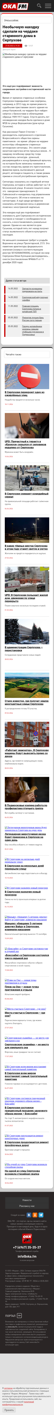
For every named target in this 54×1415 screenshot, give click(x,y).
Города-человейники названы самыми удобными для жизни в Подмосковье (33, 330)
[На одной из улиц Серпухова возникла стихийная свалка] (27, 1167)
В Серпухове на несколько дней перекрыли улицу (24, 867)
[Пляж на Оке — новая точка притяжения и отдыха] (27, 983)
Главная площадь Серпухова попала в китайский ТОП (31, 309)
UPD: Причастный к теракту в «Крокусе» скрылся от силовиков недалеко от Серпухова (25, 444)
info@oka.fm (27, 1256)
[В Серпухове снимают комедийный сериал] (27, 490)
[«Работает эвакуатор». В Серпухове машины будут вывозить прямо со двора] (27, 746)
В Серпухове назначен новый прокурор (23, 893)
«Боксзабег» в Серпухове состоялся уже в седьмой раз (27, 957)
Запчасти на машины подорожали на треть (32, 289)
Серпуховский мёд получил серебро (35, 298)
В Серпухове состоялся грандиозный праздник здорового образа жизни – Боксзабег (26, 1110)
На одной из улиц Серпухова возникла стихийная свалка (22, 1172)
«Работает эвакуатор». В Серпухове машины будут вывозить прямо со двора (27, 753)
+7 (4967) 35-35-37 (27, 1247)
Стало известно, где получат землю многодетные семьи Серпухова (27, 702)
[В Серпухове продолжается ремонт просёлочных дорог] (27, 1138)
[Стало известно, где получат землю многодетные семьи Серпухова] (27, 697)
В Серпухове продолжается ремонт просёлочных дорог (27, 1144)
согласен (8, 1388)
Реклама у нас (27, 1205)
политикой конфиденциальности (18, 1403)
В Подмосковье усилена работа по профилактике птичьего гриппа (26, 807)
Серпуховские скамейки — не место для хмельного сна (27, 1046)
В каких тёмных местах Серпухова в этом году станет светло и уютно (26, 547)
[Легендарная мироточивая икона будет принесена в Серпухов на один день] (27, 830)
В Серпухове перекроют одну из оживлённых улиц (24, 394)
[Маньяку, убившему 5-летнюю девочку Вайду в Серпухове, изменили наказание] (27, 919)
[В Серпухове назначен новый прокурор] (26, 888)
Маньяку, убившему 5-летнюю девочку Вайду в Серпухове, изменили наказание (23, 926)
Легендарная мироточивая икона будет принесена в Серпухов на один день (25, 837)
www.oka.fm (12, 1327)
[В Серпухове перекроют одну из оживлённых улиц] (27, 388)
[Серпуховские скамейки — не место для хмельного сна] (27, 1040)
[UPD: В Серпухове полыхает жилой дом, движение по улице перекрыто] (27, 591)
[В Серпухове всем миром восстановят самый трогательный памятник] (27, 1069)
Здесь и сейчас (11, 20)
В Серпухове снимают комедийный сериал (26, 495)
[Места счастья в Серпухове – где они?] (25, 1009)
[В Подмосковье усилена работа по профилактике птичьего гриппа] (27, 801)
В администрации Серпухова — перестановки (24, 649)
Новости (27, 1200)
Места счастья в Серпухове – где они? (25, 1014)
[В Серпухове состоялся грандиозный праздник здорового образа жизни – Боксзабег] (27, 1103)
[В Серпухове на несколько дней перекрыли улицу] (27, 862)
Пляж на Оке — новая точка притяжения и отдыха (22, 988)
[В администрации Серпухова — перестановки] (27, 643)
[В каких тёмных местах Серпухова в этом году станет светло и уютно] (27, 542)
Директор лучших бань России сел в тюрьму (33, 318)
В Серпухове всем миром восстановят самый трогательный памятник (26, 1076)
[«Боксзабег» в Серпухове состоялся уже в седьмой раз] (27, 951)
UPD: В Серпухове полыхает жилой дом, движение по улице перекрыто (26, 598)
